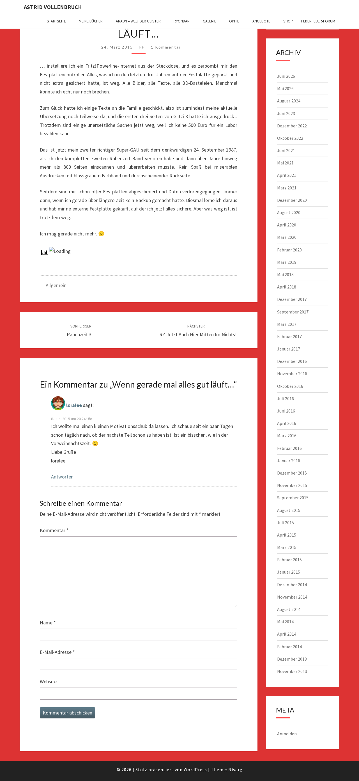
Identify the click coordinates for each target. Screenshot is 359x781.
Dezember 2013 (292, 659)
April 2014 (286, 634)
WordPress (195, 769)
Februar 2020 (289, 250)
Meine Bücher (91, 21)
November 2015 (292, 485)
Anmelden (287, 733)
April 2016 (286, 423)
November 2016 (292, 373)
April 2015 (286, 535)
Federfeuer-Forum (318, 21)
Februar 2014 (289, 646)
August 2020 (288, 212)
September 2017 (293, 312)
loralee (74, 405)
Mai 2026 (285, 88)
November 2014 (292, 597)
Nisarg (235, 769)
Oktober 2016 (290, 386)
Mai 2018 (285, 274)
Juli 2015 (285, 522)
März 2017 (286, 324)
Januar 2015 (288, 572)
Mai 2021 (285, 163)
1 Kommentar (166, 47)
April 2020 (286, 225)
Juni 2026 (286, 76)
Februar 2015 (289, 559)
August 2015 (288, 510)
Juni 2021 (286, 150)
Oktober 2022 (290, 138)
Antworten (62, 476)
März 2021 (286, 188)
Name (48, 622)
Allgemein (56, 285)
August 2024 (288, 101)
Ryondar (182, 21)
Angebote (261, 21)
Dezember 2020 (292, 200)
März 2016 (286, 435)
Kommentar (54, 530)
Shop (288, 21)
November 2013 (292, 671)
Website (48, 681)
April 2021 (286, 175)
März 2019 (286, 262)
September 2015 (293, 497)
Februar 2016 (289, 448)
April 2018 (286, 287)
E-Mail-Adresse (57, 652)
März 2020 (286, 237)
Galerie (209, 21)
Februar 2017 (289, 336)
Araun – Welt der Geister (138, 21)
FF (141, 47)
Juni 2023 (286, 113)
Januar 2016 (288, 460)
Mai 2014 (285, 621)
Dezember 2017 (292, 299)
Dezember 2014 (292, 584)
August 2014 (288, 609)
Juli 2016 (285, 398)
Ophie (234, 21)
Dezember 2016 (292, 361)
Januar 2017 (288, 349)
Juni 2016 (286, 411)
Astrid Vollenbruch (53, 6)
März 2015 (286, 547)
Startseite (56, 21)
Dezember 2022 (292, 126)
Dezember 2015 (292, 473)
